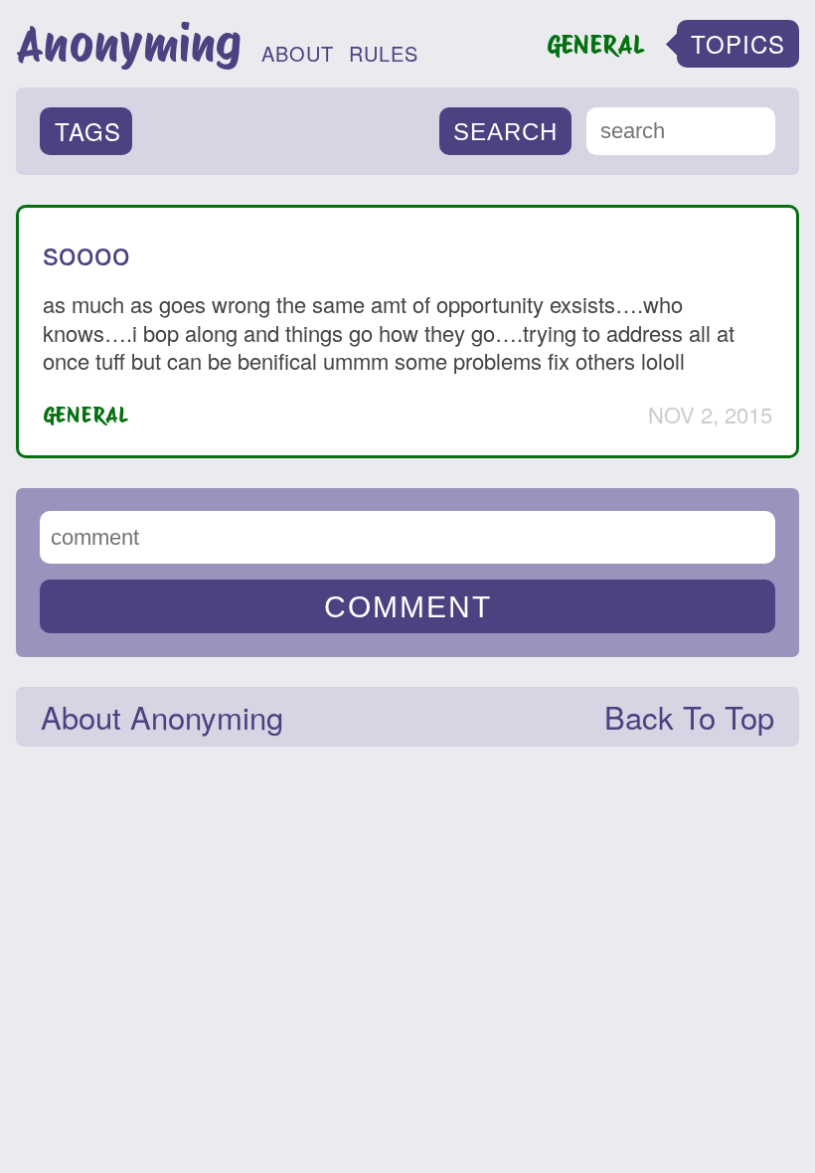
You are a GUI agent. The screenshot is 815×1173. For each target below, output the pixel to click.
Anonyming (129, 44)
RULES (383, 53)
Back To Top (689, 716)
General (86, 414)
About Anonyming (162, 716)
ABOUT (297, 53)
